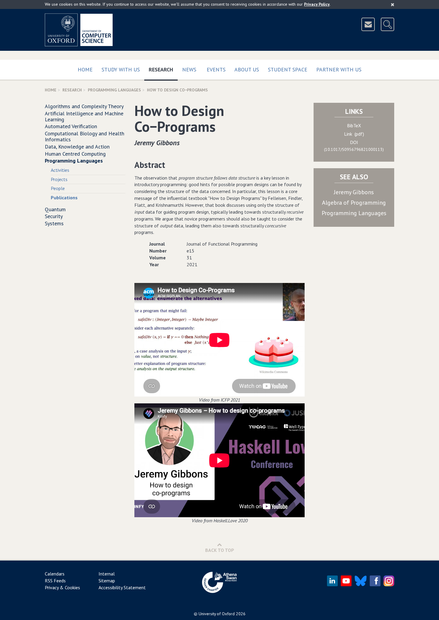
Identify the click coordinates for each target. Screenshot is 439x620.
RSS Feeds (55, 581)
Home (85, 69)
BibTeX (354, 125)
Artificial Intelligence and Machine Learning (84, 116)
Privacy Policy (317, 4)
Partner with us (338, 69)
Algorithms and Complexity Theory (84, 106)
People (58, 188)
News (189, 69)
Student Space (287, 69)
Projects (59, 179)
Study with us (121, 69)
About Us (246, 69)
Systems (54, 223)
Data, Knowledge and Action (77, 146)
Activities (60, 170)
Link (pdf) (354, 134)
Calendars (55, 574)
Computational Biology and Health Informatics (84, 136)
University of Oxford (217, 613)
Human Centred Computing (75, 153)
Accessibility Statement (122, 587)
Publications (64, 197)
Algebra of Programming (354, 202)
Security (54, 216)
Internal (107, 574)
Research (163, 69)
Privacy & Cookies (62, 587)
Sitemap (107, 581)
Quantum (55, 209)
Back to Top (219, 550)
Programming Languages (114, 90)
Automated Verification (71, 126)
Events (216, 69)
